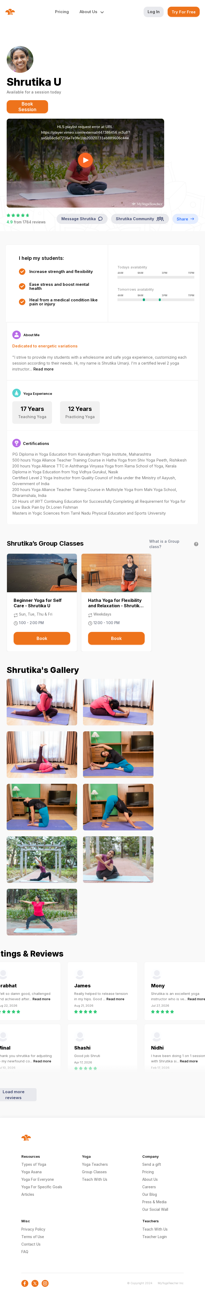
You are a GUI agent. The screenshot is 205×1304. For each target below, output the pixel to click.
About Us (150, 1179)
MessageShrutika (78, 218)
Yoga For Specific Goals (41, 1187)
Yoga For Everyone (37, 1179)
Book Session (27, 106)
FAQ (24, 1252)
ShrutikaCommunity (135, 218)
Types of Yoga (33, 1164)
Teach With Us (94, 1179)
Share (182, 219)
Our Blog (149, 1194)
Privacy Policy (33, 1229)
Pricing (62, 11)
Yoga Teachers (95, 1164)
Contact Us (31, 1244)
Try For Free (184, 12)
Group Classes (94, 1172)
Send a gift (151, 1164)
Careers (149, 1187)
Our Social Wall (155, 1209)
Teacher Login (154, 1237)
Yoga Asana (31, 1172)
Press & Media (154, 1202)
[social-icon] (24, 1283)
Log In (154, 11)
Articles (27, 1194)
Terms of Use (32, 1237)
